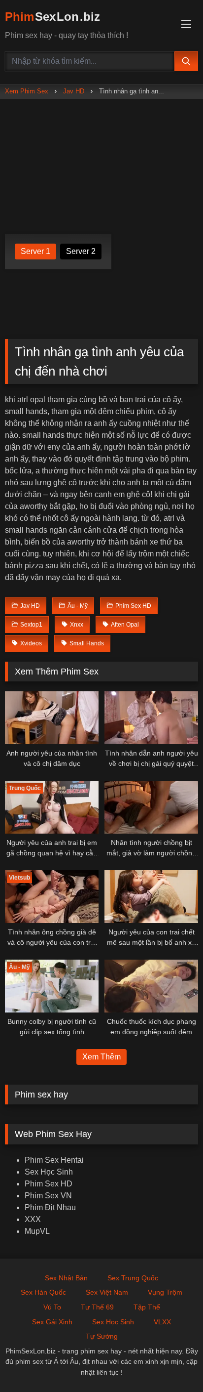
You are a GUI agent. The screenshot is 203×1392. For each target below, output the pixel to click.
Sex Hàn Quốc (43, 1292)
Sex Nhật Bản (66, 1278)
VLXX (162, 1322)
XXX (33, 1219)
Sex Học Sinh (49, 1172)
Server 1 (35, 251)
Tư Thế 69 (97, 1307)
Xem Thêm (101, 1057)
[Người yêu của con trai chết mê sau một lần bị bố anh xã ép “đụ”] (151, 896)
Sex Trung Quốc (132, 1278)
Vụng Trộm (165, 1292)
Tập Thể (147, 1307)
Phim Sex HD (48, 1184)
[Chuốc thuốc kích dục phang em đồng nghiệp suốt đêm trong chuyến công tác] (151, 986)
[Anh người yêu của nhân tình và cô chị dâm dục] (52, 717)
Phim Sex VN (48, 1195)
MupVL (37, 1231)
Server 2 (81, 251)
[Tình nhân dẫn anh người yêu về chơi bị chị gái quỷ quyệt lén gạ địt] (151, 717)
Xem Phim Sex (26, 91)
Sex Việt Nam (107, 1292)
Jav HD (73, 91)
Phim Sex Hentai (54, 1160)
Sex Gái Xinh (52, 1322)
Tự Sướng (102, 1336)
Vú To (52, 1307)
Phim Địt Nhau (50, 1207)
